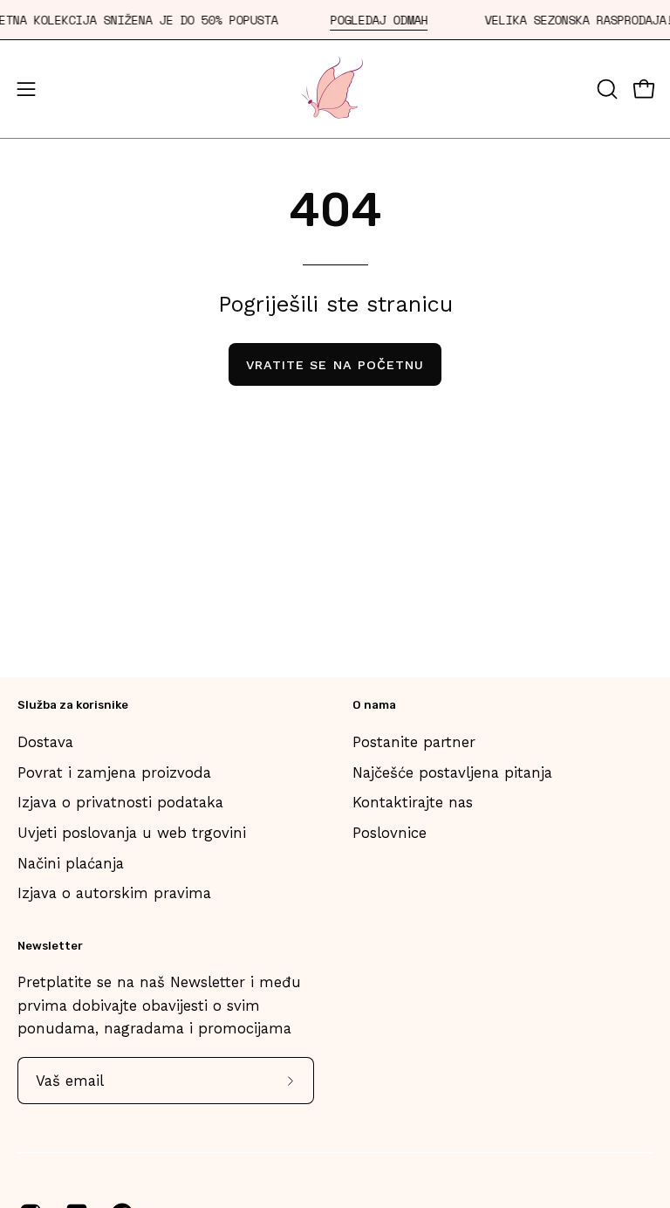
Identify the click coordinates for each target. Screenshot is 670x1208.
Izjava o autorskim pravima (114, 893)
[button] (605, 89)
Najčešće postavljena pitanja (452, 771)
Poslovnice (389, 832)
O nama (374, 704)
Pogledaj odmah (378, 20)
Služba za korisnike (72, 704)
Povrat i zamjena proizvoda (114, 771)
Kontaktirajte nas (412, 802)
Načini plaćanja (70, 862)
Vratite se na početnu (335, 365)
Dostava (45, 742)
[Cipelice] (335, 89)
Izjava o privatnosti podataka (120, 802)
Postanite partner (413, 742)
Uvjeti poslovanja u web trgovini (131, 832)
